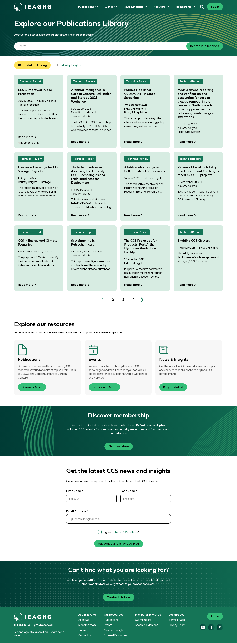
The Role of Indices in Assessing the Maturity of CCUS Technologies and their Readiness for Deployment (90, 175)
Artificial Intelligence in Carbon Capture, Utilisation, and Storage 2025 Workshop (91, 96)
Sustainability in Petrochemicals (83, 242)
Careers (83, 630)
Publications (111, 620)
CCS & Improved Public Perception (35, 92)
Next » (141, 299)
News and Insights (114, 630)
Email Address (77, 511)
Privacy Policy (177, 625)
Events (108, 625)
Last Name (128, 491)
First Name (74, 491)
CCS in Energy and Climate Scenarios (37, 242)
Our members (143, 620)
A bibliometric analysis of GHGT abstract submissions (144, 169)
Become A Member (146, 625)
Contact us (85, 635)
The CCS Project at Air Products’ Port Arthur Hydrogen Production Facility (140, 246)
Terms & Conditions (126, 532)
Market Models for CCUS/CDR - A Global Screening (140, 94)
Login (215, 7)
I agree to (121, 532)
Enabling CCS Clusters (194, 240)
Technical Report (30, 81)
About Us (83, 620)
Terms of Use (177, 620)
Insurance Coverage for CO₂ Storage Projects (38, 169)
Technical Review (84, 81)
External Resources (115, 635)
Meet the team (87, 625)
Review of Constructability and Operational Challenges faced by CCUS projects (198, 171)
